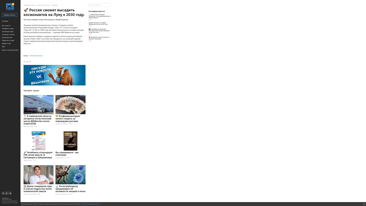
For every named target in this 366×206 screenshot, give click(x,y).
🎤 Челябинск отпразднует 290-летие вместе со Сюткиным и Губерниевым (38, 155)
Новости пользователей (10, 50)
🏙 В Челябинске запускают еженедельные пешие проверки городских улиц (99, 30)
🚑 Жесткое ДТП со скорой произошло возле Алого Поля (98, 23)
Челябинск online (8, 28)
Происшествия (7, 37)
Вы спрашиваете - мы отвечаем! (67, 153)
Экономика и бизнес (61, 124)
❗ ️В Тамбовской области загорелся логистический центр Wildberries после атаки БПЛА (37, 120)
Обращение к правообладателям (7, 199)
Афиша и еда (6, 43)
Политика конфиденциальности (10, 201)
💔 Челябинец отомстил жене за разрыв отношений (99, 38)
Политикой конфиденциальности (90, 204)
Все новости (6, 26)
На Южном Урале (8, 31)
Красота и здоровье (30, 194)
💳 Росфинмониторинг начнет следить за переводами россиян (67, 119)
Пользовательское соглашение (10, 202)
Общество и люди (8, 40)
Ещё (3, 46)
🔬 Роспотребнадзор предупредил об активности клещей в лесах (70, 189)
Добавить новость (9, 15)
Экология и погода (8, 34)
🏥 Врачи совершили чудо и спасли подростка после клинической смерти (38, 189)
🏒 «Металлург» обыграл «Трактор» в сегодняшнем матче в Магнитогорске (100, 16)
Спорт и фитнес (60, 158)
